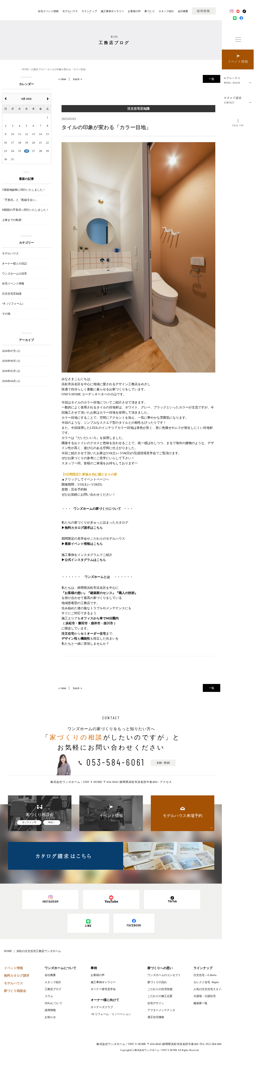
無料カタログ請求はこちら (84, 527)
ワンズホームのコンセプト (164, 975)
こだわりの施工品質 (159, 996)
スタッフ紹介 (166, 11)
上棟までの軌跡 (11, 219)
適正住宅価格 (155, 1017)
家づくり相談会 (15, 990)
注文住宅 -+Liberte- (205, 975)
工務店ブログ (53, 989)
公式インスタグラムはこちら (85, 559)
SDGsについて (53, 1003)
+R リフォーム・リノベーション (111, 1014)
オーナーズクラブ (102, 1007)
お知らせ (50, 1017)
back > (77, 79)
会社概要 (183, 11)
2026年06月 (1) (11, 360)
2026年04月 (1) (11, 381)
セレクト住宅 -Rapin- (206, 982)
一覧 (211, 78)
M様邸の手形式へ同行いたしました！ (25, 209)
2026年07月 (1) (11, 351)
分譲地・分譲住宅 (204, 996)
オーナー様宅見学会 (103, 989)
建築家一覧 (200, 1003)
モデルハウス (70, 11)
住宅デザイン (155, 1003)
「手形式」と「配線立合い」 (20, 199)
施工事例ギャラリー (112, 11)
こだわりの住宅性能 (159, 989)
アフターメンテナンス (161, 1010)
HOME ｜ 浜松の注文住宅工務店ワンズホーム (32, 951)
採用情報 (50, 1010)
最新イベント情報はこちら (84, 543)
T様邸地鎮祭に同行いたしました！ (23, 189)
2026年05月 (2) (11, 371)
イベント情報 (13, 968)
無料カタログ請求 (16, 975)
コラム (49, 996)
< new (62, 79)
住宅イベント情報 (48, 11)
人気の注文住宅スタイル (208, 989)
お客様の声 (134, 11)
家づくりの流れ (157, 982)
